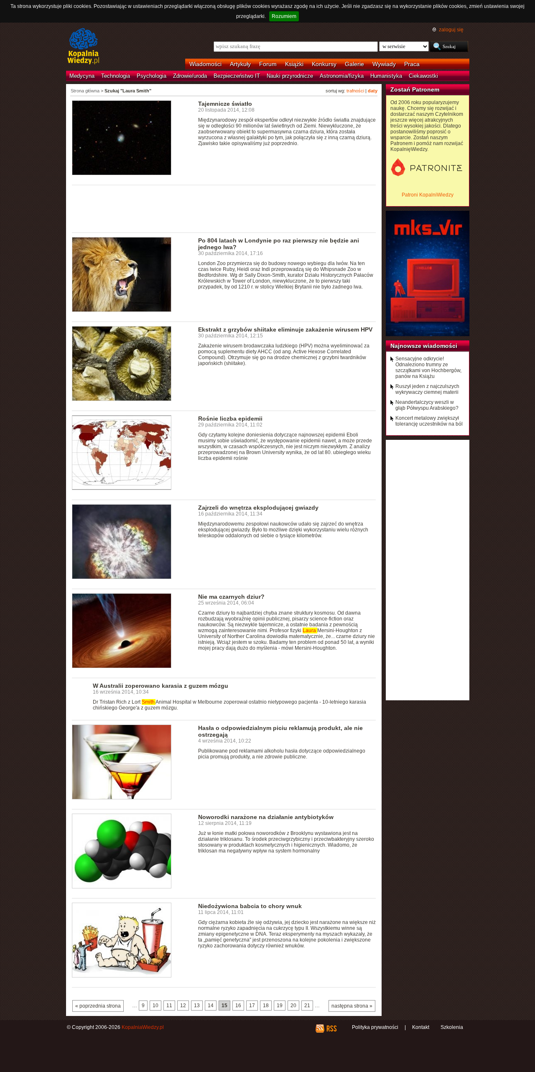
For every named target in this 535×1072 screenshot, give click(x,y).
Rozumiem (284, 16)
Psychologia (151, 76)
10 (155, 1005)
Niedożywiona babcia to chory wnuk (250, 906)
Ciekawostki (423, 76)
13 (197, 1005)
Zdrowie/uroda (190, 76)
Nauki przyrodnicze (290, 76)
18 (266, 1005)
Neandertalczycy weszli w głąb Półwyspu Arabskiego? (427, 405)
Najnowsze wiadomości (423, 345)
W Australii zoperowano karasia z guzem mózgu (160, 685)
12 (183, 1005)
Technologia (115, 76)
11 (169, 1005)
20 (293, 1005)
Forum (268, 64)
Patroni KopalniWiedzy (427, 195)
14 (211, 1005)
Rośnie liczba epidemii (230, 418)
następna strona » (351, 1006)
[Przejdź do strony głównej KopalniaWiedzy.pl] (83, 47)
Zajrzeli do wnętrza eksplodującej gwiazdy (258, 507)
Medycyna (81, 76)
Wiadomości (205, 64)
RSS (331, 1028)
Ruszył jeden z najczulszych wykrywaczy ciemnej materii (427, 389)
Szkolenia (452, 1027)
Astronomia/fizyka (342, 76)
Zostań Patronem (414, 89)
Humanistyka (386, 76)
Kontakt (420, 1027)
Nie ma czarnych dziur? (231, 596)
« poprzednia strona (98, 1006)
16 (238, 1005)
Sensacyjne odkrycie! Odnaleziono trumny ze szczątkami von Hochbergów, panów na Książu (428, 367)
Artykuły (240, 64)
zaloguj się (451, 30)
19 (280, 1005)
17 (252, 1005)
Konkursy (324, 64)
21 (307, 1005)
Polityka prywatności (375, 1027)
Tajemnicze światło (225, 103)
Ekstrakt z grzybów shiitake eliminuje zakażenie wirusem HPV (285, 329)
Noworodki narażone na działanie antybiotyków (266, 817)
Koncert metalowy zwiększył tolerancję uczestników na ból (429, 421)
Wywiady (384, 64)
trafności (355, 90)
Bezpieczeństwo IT (237, 76)
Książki (294, 64)
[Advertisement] (224, 208)
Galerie (354, 64)
